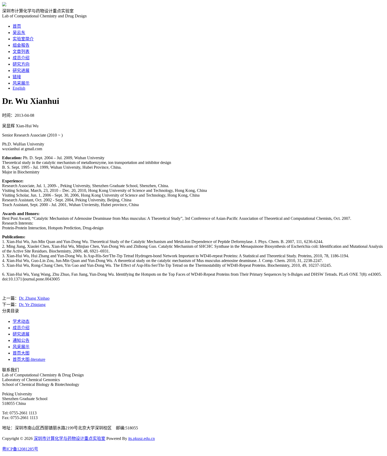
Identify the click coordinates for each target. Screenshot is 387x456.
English (19, 88)
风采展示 (21, 83)
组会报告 (21, 45)
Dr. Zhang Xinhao (34, 298)
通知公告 (21, 340)
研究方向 (21, 64)
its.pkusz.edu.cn (141, 438)
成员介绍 (21, 58)
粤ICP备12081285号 (20, 449)
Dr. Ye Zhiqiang (32, 304)
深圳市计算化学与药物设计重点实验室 (69, 438)
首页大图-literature (29, 359)
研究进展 (21, 70)
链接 (17, 77)
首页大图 (21, 353)
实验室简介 (23, 39)
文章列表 (21, 51)
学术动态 (21, 321)
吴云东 (19, 32)
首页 (17, 26)
